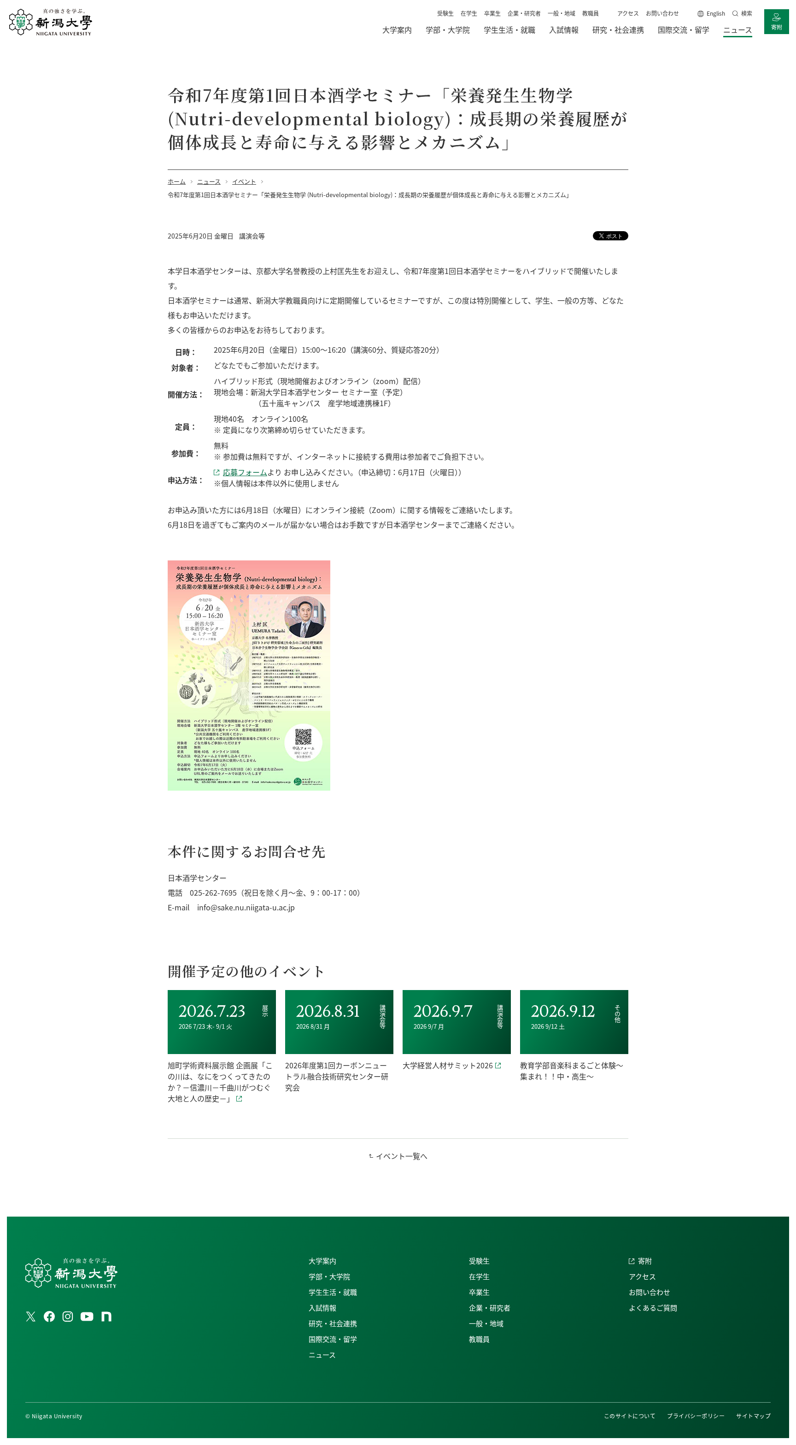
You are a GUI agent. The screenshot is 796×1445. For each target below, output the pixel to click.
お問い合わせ (662, 13)
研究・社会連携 (333, 1323)
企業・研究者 (524, 13)
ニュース (322, 1354)
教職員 (590, 13)
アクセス (628, 13)
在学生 (469, 13)
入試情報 (322, 1307)
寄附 (776, 27)
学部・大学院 (329, 1276)
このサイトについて (630, 1416)
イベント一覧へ (401, 1155)
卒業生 (492, 13)
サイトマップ (753, 1416)
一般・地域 (561, 13)
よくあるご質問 (653, 1307)
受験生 (445, 13)
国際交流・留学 (333, 1339)
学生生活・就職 (333, 1292)
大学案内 (322, 1260)
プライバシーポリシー (696, 1416)
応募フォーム (245, 472)
